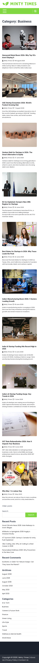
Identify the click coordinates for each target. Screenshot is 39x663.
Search (5, 511)
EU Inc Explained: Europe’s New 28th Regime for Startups (16, 203)
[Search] (35, 11)
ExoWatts (5, 562)
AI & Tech (5, 603)
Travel (4, 630)
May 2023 (5, 590)
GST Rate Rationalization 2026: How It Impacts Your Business (17, 442)
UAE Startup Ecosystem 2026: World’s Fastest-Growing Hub (17, 104)
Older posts (7, 506)
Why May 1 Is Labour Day (12, 491)
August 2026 (7, 574)
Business (5, 53)
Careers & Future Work (10, 611)
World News (6, 638)
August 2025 (6, 582)
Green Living (6, 618)
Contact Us (23, 660)
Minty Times (8, 61)
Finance (5, 614)
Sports (4, 626)
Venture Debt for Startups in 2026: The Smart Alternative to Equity (17, 153)
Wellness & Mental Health (11, 634)
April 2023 (5, 593)
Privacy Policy (11, 660)
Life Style (13, 488)
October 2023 (7, 586)
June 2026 (6, 578)
